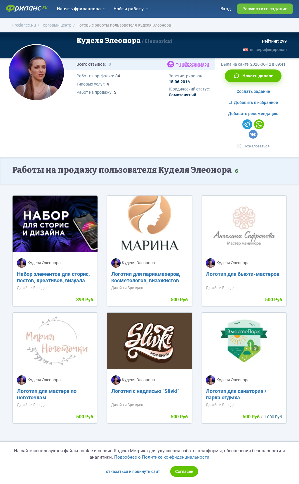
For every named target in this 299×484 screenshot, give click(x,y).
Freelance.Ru (24, 25)
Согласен (184, 471)
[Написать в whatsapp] (259, 124)
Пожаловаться (257, 146)
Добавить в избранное (256, 102)
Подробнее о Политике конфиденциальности (161, 457)
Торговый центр (56, 25)
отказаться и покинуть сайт (133, 471)
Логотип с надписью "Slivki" (145, 391)
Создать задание (253, 91)
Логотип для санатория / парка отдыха (236, 394)
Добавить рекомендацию (253, 113)
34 (117, 76)
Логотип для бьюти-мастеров (242, 274)
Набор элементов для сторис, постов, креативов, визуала (53, 277)
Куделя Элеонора (124, 40)
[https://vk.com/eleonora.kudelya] (253, 134)
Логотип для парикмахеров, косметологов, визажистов (145, 277)
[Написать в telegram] (247, 124)
